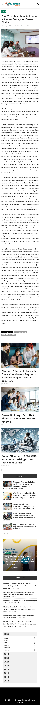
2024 (6, 657)
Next (8, 470)
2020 (6, 673)
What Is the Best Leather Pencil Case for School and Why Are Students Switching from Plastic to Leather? (19, 624)
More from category (8, 335)
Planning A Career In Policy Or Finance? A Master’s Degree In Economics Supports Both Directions (18, 375)
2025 (6, 654)
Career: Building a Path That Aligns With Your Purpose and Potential (18, 418)
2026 (6, 633)
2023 (6, 661)
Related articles (7, 332)
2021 (6, 669)
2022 (6, 665)
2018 (6, 680)
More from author (20, 332)
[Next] (7, 533)
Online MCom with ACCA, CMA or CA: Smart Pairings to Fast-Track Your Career (19, 459)
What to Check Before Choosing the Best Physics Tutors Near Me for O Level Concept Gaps (19, 609)
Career (4, 11)
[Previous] (4, 533)
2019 (6, 676)
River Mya (4, 26)
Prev (4, 470)
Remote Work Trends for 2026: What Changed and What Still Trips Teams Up (23, 506)
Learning (7, 553)
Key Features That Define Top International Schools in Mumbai (24, 526)
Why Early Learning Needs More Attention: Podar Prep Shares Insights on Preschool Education (20, 496)
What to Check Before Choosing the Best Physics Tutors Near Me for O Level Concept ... (19, 516)
